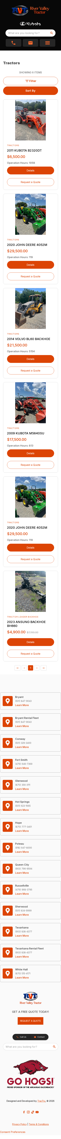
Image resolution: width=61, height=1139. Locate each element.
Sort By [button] (30, 90)
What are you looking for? (24, 33)
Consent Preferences (12, 1132)
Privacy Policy (19, 1124)
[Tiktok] (32, 1112)
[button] (13, 43)
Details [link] (30, 170)
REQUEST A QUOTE (30, 1021)
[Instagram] (28, 1112)
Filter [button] (32, 81)
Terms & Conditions (39, 1124)
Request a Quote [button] (30, 182)
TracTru (41, 1101)
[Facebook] (23, 1112)
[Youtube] (37, 1112)
